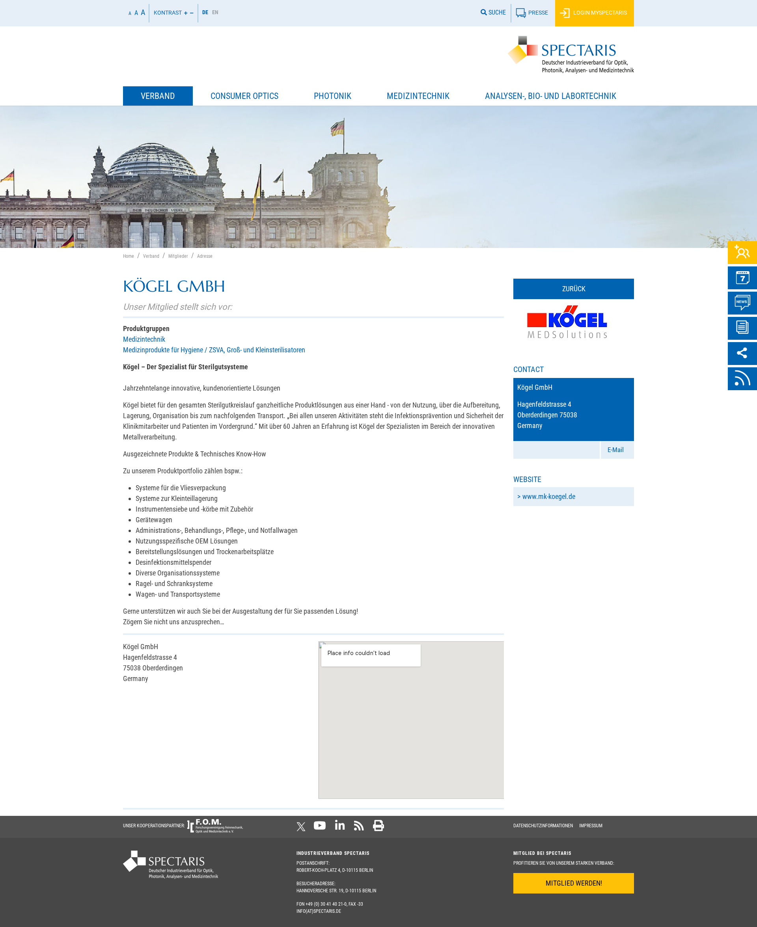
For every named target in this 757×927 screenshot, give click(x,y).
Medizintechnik (144, 339)
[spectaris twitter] (302, 828)
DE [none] (205, 12)
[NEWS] (742, 303)
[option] (215, 13)
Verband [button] (158, 96)
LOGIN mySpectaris (599, 12)
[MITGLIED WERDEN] (742, 252)
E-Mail (616, 450)
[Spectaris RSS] (359, 828)
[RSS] (742, 378)
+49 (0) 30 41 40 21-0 (326, 904)
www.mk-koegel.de (548, 496)
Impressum (590, 825)
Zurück (573, 289)
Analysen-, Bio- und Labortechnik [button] (550, 96)
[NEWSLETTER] (742, 328)
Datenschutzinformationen (543, 825)
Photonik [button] (332, 96)
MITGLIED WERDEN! (574, 883)
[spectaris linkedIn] (340, 828)
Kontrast (168, 12)
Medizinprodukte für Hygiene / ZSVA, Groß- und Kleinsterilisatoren (214, 350)
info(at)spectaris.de (318, 911)
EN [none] (215, 12)
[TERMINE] (742, 277)
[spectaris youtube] (320, 828)
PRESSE (538, 12)
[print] (378, 828)
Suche (496, 12)
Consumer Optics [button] (244, 96)
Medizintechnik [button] (418, 96)
